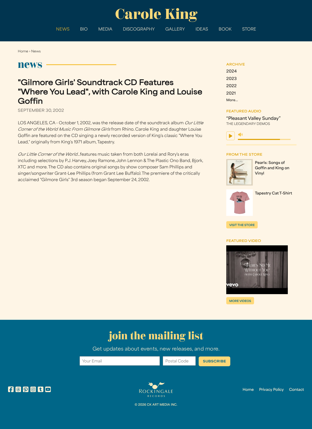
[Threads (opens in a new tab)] (18, 390)
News (62, 30)
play (230, 135)
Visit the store (242, 225)
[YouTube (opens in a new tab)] (48, 390)
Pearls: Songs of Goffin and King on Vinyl (272, 168)
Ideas (201, 30)
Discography (139, 30)
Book (225, 30)
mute (240, 134)
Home (23, 51)
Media (105, 30)
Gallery (175, 30)
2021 (231, 94)
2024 (231, 72)
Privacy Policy (271, 390)
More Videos (240, 301)
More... (232, 100)
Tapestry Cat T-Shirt (273, 193)
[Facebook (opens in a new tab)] (11, 390)
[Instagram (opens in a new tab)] (33, 390)
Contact (296, 390)
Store (249, 30)
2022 (231, 86)
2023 (231, 79)
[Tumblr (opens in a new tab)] (40, 390)
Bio (84, 30)
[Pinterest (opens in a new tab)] (25, 390)
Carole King (156, 13)
